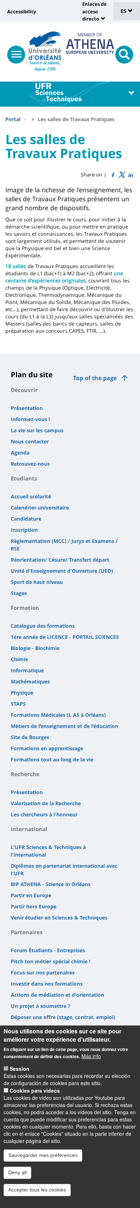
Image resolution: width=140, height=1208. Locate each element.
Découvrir (24, 389)
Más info (91, 1056)
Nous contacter (30, 441)
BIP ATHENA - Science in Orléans (50, 884)
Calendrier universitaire (40, 507)
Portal (12, 119)
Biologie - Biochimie (35, 648)
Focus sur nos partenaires (43, 972)
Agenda (20, 452)
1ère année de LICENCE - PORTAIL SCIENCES (65, 636)
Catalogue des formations (43, 625)
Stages (19, 593)
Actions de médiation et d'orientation (57, 994)
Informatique (27, 670)
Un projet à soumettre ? (40, 1005)
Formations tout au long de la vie (52, 759)
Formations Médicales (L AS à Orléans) (58, 714)
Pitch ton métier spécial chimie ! (50, 961)
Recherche (25, 774)
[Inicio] (45, 45)
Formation (25, 607)
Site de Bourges (30, 737)
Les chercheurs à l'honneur (44, 814)
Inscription (24, 529)
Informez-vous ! (30, 419)
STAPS (18, 703)
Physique (22, 692)
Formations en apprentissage (47, 748)
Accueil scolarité (31, 496)
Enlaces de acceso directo (94, 11)
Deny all (17, 1172)
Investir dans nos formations (47, 983)
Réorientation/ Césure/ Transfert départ (60, 559)
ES (124, 11)
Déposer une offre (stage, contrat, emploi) (63, 1017)
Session (19, 1068)
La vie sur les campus (37, 430)
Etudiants (24, 478)
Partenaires (26, 932)
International (29, 829)
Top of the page (95, 378)
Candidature (26, 518)
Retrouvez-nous (30, 463)
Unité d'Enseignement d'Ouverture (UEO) (62, 570)
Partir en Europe (31, 895)
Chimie (19, 659)
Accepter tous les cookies (37, 1190)
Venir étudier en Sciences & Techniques (59, 917)
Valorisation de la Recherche (46, 803)
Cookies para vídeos (35, 1090)
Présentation (27, 408)
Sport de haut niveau (37, 581)
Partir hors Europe (33, 906)
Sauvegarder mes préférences (43, 1155)
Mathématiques (30, 681)
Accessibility (21, 11)
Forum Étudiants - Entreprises (48, 950)
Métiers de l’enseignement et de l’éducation (64, 726)
